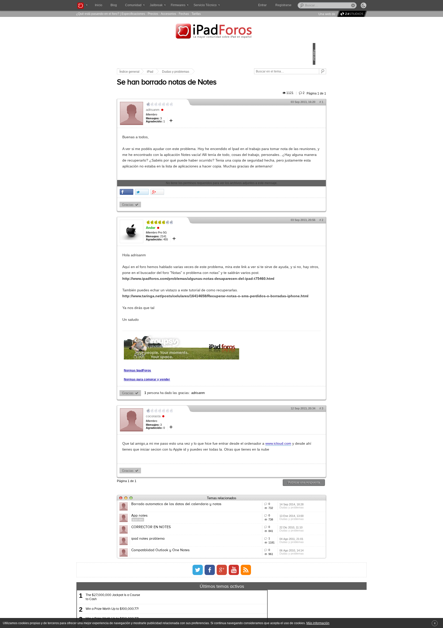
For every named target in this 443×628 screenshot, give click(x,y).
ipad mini (173, 573)
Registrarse (300, 5)
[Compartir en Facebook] (162, 215)
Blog (113, 5)
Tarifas (196, 13)
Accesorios (168, 13)
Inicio (98, 5)
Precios (153, 13)
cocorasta (189, 457)
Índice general (165, 71)
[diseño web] (351, 14)
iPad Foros (221, 31)
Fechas (184, 13)
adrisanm (188, 115)
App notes (175, 570)
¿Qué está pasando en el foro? (97, 13)
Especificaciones (133, 13)
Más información (317, 623)
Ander (186, 251)
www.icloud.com (192, 490)
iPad (186, 71)
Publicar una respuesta (268, 529)
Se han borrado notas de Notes (202, 88)
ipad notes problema (183, 608)
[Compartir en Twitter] (177, 215)
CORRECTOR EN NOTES (186, 589)
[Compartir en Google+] (193, 215)
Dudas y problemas (211, 71)
